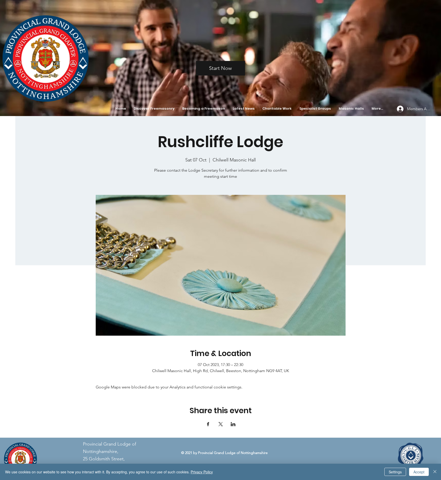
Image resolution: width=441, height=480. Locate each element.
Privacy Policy (202, 471)
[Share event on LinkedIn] (233, 424)
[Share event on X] (220, 424)
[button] (154, 108)
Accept (418, 471)
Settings (395, 471)
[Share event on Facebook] (208, 424)
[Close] (435, 472)
